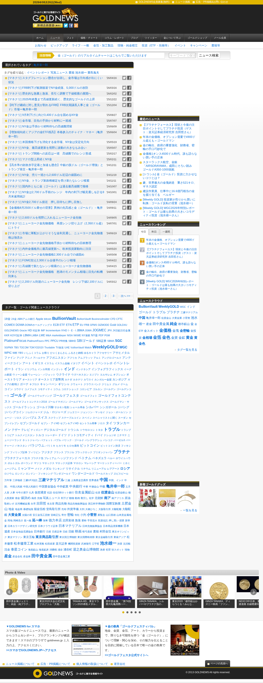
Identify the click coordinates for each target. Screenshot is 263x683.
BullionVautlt (84, 319)
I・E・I (72, 330)
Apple (39, 318)
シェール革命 (77, 407)
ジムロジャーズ (34, 412)
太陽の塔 (27, 515)
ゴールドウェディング (39, 395)
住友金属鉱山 (85, 492)
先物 (39, 498)
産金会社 (17, 556)
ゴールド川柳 (45, 407)
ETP (76, 324)
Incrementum (53, 330)
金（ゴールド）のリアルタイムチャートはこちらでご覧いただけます (102, 55)
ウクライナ (63, 374)
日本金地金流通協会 (22, 531)
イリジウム (30, 369)
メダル (47, 468)
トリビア (9, 435)
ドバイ (98, 435)
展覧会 (101, 515)
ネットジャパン (31, 440)
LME (42, 335)
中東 (85, 486)
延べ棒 (37, 520)
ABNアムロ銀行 (26, 319)
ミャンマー (25, 468)
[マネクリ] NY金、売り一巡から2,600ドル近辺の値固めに (45, 174)
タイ (109, 423)
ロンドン (20, 473)
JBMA (80, 330)
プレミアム (50, 458)
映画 (78, 531)
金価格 (165, 330)
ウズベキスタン (80, 374)
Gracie (23, 330)
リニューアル (98, 468)
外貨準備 (73, 509)
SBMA (110, 341)
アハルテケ (39, 357)
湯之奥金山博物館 (86, 549)
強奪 (45, 520)
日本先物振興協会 (92, 526)
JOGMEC (99, 330)
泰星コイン (19, 549)
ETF (62, 324)
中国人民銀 (16, 486)
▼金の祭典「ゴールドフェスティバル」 (131, 626)
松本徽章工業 (23, 543)
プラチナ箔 (37, 458)
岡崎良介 (18, 520)
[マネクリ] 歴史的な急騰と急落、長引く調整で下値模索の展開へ (49, 93)
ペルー (111, 458)
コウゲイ (19, 389)
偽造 (33, 498)
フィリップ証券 (18, 452)
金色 (166, 337)
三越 (67, 480)
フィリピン (34, 452)
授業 (121, 520)
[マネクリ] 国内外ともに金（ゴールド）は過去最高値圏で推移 (48, 186)
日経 (65, 531)
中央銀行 (75, 486)
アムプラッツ (85, 357)
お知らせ (40, 45)
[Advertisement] (168, 87)
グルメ (116, 384)
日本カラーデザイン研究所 (22, 526)
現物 (127, 549)
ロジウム (9, 473)
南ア (107, 498)
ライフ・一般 (80, 45)
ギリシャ (64, 384)
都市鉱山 (184, 324)
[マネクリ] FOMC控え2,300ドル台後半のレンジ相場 (42, 260)
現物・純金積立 (128, 45)
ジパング (123, 407)
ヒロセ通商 (73, 445)
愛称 (84, 520)
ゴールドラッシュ (24, 407)
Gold (113, 324)
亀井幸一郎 (40, 65)
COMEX (9, 324)
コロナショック (70, 389)
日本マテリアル (70, 526)
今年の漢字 (22, 492)
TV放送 (60, 347)
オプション (119, 374)
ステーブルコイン (71, 417)
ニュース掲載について (20, 664)
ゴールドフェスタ (66, 395)
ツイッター (151, 37)
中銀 (102, 486)
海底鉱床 (44, 549)
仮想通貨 (40, 492)
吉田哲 (41, 503)
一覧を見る (190, 510)
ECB (56, 324)
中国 (104, 479)
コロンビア (86, 389)
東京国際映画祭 (86, 537)
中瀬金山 (94, 486)
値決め (26, 498)
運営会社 (119, 664)
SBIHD (72, 341)
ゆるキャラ (90, 352)
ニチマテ (122, 435)
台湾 (33, 503)
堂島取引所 (53, 509)
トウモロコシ (87, 429)
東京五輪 (29, 537)
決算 (119, 543)
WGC (123, 347)
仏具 (31, 492)
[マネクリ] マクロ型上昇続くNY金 (30, 159)
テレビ (25, 429)
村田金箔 (105, 531)
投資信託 (103, 520)
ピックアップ (59, 45)
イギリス (37, 363)
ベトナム (84, 458)
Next (253, 592)
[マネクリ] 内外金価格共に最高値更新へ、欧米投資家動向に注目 (49, 248)
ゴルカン (98, 389)
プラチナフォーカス (17, 458)
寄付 (63, 515)
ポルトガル (14, 463)
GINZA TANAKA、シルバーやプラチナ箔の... (151, 603)
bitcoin (47, 319)
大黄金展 (14, 514)
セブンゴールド (30, 423)
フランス (58, 452)
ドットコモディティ (80, 435)
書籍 (71, 72)
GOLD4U (122, 325)
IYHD (64, 330)
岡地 (10, 520)
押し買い (114, 520)
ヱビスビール (121, 473)
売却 (63, 509)
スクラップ (54, 417)
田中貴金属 (41, 556)
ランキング (58, 468)
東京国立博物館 (68, 537)
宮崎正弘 (56, 515)
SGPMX (8, 347)
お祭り (45, 352)
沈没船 (126, 543)
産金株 (27, 556)
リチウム (86, 468)
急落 (78, 520)
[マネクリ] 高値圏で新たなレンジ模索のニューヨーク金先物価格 (49, 266)
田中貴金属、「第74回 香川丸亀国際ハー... (118, 603)
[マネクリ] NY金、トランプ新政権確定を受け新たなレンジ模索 (48, 180)
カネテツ (78, 379)
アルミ (97, 357)
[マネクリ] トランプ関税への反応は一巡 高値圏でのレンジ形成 (49, 153)
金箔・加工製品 (103, 45)
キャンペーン (198, 45)
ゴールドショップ (197, 37)
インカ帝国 (44, 369)
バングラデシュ (93, 440)
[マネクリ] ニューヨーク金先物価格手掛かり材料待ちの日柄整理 (49, 243)
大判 (82, 509)
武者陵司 (86, 543)
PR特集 (63, 341)
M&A (48, 335)
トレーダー (51, 435)
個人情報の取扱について (92, 664)
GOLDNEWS (11, 330)
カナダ (68, 379)
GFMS (93, 325)
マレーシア (90, 463)
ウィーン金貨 (20, 374)
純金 (173, 324)
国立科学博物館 (96, 503)
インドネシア (83, 369)
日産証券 (57, 531)
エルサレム (106, 374)
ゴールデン (109, 389)
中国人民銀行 (30, 486)
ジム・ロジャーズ (54, 412)
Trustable (49, 347)
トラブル (112, 429)
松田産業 (50, 543)
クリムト (107, 384)
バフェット (46, 440)
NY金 (94, 335)
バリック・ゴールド (73, 440)
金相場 (147, 337)
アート (26, 363)
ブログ (134, 37)
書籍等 (215, 45)
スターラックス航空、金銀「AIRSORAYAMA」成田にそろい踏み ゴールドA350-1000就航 (169, 165)
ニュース (55, 37)
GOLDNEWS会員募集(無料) (154, 1)
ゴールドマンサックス (96, 401)
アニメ (28, 357)
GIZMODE (103, 325)
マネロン (78, 463)
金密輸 (185, 330)
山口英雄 (111, 515)
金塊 (175, 330)
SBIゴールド (86, 340)
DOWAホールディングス (38, 325)
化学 (91, 498)
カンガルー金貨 (103, 379)
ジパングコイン (14, 412)
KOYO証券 (16, 335)
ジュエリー (73, 412)
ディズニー (37, 429)
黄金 (189, 337)
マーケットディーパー (109, 463)
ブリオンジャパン (103, 452)
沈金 (7, 549)
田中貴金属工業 (61, 556)
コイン (8, 389)
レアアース (113, 468)
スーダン (123, 417)
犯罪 (108, 549)
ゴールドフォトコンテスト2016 (29, 401)
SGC (118, 340)
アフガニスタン (56, 357)
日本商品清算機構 (113, 526)
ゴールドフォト (88, 395)
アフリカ (72, 357)
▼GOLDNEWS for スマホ (23, 626)
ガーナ (24, 384)
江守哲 (95, 543)
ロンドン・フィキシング (39, 473)
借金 (17, 498)
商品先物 (61, 503)
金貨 (174, 337)
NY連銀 (86, 335)
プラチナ (122, 451)
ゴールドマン (75, 401)
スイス (42, 417)
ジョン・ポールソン (117, 412)
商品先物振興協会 (77, 503)
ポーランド (27, 463)
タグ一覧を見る (187, 349)
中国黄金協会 (47, 486)
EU (81, 325)
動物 (71, 498)
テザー (16, 429)
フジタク (47, 452)
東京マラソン (15, 537)
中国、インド (116, 480)
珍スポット (118, 549)
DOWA (20, 324)
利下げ (64, 498)
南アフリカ (118, 498)
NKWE (77, 335)
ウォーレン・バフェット (41, 374)
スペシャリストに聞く (105, 417)
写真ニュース (59, 72)
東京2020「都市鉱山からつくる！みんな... (185, 603)
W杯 (15, 352)
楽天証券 (61, 543)
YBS (20, 352)
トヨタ (99, 429)
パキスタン (21, 445)
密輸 (70, 514)
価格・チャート (89, 37)
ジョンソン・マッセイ (92, 412)
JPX (109, 330)
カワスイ (88, 379)
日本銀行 (39, 531)
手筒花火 (92, 520)
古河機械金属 (22, 503)
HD (30, 330)
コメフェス (30, 389)
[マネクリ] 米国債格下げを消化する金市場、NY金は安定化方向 (48, 142)
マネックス (48, 463)
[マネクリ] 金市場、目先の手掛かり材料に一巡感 (39, 120)
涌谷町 (67, 549)
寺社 (77, 515)
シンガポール (108, 407)
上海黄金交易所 (79, 480)
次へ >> (125, 295)
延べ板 (27, 520)
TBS (16, 347)
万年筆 (8, 480)
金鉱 (182, 337)
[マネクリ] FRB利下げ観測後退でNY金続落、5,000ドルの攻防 (48, 87)
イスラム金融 (62, 363)
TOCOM (24, 347)
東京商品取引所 (47, 537)
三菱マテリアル (51, 480)
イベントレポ (103, 363)
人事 (12, 492)
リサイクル (73, 468)
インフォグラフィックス (107, 369)
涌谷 (60, 549)
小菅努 (92, 514)
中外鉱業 (62, 486)
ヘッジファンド (67, 458)
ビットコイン (90, 445)
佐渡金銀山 (121, 492)
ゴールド (18, 395)
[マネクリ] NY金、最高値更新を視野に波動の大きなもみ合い (47, 147)
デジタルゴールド (55, 429)
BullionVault (64, 318)
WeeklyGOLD (105, 347)
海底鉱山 (33, 549)
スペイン (87, 417)
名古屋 (50, 503)
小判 (83, 514)
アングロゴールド (111, 357)
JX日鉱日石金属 (121, 330)
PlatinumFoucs (35, 341)
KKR (6, 335)
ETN (69, 324)
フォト (70, 37)
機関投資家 (74, 543)
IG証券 (36, 330)
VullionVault (77, 347)
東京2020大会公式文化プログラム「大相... (52, 603)
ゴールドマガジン (58, 401)
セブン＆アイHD (69, 423)
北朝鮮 (99, 498)
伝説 (49, 492)
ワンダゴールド (62, 473)
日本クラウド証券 (48, 526)
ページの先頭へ (219, 663)
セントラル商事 (88, 423)
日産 (48, 531)
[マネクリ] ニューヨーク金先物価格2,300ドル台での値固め (46, 254)
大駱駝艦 (116, 509)
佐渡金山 (107, 492)
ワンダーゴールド (83, 473)
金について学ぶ (172, 37)
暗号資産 (87, 531)
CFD (112, 319)
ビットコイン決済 (110, 445)
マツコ (37, 463)
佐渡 (97, 492)
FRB (86, 325)
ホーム (40, 37)
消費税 (53, 549)
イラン (19, 369)
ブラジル (69, 452)
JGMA (88, 330)
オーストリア (29, 379)
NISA (70, 335)
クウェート (76, 384)
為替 (102, 549)
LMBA (34, 335)
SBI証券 (101, 340)
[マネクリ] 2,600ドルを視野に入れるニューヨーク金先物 (44, 217)
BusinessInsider (101, 319)
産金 (8, 556)
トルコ (40, 435)
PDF (101, 335)
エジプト (94, 374)
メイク (38, 468)
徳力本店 (55, 520)
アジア (20, 357)
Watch (88, 347)
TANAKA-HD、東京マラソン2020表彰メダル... (86, 603)
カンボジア (119, 379)
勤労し (84, 498)
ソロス (101, 423)
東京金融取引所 (104, 537)
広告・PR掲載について (55, 664)
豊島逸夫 (93, 72)
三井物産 (17, 480)
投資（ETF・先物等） (156, 45)
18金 (7, 318)
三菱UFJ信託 (30, 480)
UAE (67, 347)
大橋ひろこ (91, 509)
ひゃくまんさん (58, 352)
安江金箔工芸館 (41, 515)
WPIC (8, 352)
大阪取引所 (104, 509)
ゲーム (124, 384)
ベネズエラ (99, 458)
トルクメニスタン (25, 435)
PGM (107, 335)
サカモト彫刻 (61, 407)
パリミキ (50, 445)
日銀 (71, 531)
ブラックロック (83, 452)
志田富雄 (68, 520)
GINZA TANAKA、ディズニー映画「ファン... (217, 603)
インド (69, 369)
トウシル (73, 429)
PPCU (54, 340)
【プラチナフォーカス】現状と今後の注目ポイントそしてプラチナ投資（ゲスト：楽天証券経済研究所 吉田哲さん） (169, 128)
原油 (127, 498)
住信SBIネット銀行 (63, 492)
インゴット (57, 369)
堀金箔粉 (39, 509)
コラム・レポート (114, 37)
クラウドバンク (92, 384)
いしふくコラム (32, 352)
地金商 (18, 509)
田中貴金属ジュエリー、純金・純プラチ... (18, 603)
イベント (180, 45)
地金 (11, 509)
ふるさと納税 (75, 352)
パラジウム (36, 445)
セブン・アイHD (50, 423)
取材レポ (9, 503)
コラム (57, 389)
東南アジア (120, 537)
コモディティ (45, 389)
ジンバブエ (29, 417)
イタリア (75, 363)
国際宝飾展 (113, 503)
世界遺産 (94, 480)
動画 (77, 498)
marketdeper (59, 335)
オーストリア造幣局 (51, 379)
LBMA (27, 335)
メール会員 (220, 37)
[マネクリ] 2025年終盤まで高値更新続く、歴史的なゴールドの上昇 (51, 99)
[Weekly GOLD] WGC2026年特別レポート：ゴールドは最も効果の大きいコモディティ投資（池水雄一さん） (169, 211)
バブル (57, 440)
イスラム (49, 363)
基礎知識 (28, 509)
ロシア (125, 468)
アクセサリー (104, 352)
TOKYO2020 (36, 347)
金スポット (151, 330)
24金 (14, 319)
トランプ (126, 429)
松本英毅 (39, 543)
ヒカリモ (61, 445)
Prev (9, 592)
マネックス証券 (64, 463)
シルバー (92, 407)
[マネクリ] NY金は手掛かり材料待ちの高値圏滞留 (40, 126)
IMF (43, 330)
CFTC (119, 319)
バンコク (108, 440)
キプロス (34, 384)
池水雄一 (81, 72)
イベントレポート (38, 72)
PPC (47, 341)
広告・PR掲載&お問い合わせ (212, 1)
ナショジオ (110, 435)
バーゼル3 (119, 440)
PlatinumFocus (15, 340)
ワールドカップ (104, 473)
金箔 (157, 337)
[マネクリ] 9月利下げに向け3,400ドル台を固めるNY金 (43, 114)
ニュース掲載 (182, 1)
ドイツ (62, 435)
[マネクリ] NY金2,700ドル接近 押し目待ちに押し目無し (45, 202)
